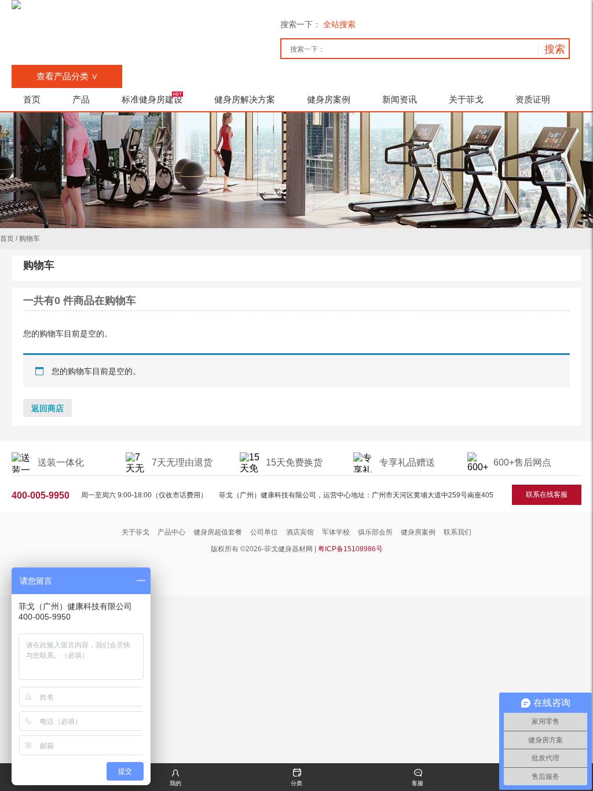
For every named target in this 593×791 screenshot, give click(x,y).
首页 (7, 239)
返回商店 (47, 408)
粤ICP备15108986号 (350, 549)
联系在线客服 (547, 494)
